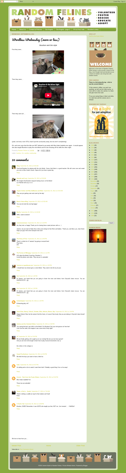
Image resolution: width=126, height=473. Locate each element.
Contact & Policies (35, 29)
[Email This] (42, 151)
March (92, 203)
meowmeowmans (22, 223)
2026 (92, 145)
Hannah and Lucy (22, 178)
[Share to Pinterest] (49, 151)
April (92, 200)
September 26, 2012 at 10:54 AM (53, 191)
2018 (92, 164)
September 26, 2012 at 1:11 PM (41, 253)
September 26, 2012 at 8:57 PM (29, 364)
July (92, 193)
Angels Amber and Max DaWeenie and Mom (30, 191)
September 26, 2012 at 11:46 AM (30, 212)
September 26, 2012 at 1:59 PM (65, 311)
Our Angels (49, 29)
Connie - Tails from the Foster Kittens (28, 377)
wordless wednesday (30, 153)
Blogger (85, 465)
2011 (92, 210)
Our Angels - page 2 (63, 29)
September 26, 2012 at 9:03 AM (29, 166)
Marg (18, 166)
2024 (92, 150)
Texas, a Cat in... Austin (24, 391)
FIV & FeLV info (78, 29)
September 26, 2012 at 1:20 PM (43, 265)
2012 (92, 179)
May (92, 198)
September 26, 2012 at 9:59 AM (37, 178)
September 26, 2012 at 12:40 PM (37, 238)
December (94, 181)
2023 (92, 152)
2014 (92, 174)
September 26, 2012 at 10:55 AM (38, 201)
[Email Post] (38, 150)
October (93, 186)
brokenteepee (21, 301)
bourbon (18, 153)
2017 (92, 167)
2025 (92, 147)
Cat (18, 276)
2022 (92, 155)
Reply (18, 172)
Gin (23, 153)
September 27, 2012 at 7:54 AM (41, 391)
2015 (92, 172)
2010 (92, 213)
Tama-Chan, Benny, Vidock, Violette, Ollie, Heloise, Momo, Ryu (36, 311)
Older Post (80, 446)
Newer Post (16, 446)
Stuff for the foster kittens (96, 36)
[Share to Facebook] (47, 151)
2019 (92, 162)
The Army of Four (22, 238)
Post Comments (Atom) (26, 449)
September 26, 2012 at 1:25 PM (28, 276)
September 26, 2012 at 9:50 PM (49, 377)
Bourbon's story (93, 29)
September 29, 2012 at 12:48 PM (34, 404)
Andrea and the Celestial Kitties (26, 324)
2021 (92, 157)
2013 (92, 176)
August (93, 191)
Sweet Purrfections (22, 354)
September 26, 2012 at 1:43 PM (34, 301)
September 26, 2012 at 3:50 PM (45, 324)
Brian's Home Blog (22, 201)
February (93, 205)
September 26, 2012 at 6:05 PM (38, 354)
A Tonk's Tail (20, 404)
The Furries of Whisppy (24, 253)
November (94, 183)
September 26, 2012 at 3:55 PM (28, 336)
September (94, 188)
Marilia (19, 212)
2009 (92, 215)
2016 (92, 169)
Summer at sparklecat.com (25, 265)
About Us (22, 29)
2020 (92, 159)
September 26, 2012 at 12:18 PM (37, 223)
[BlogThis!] (44, 151)
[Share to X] (45, 151)
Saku (18, 364)
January (93, 208)
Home (14, 29)
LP (17, 336)
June (92, 195)
